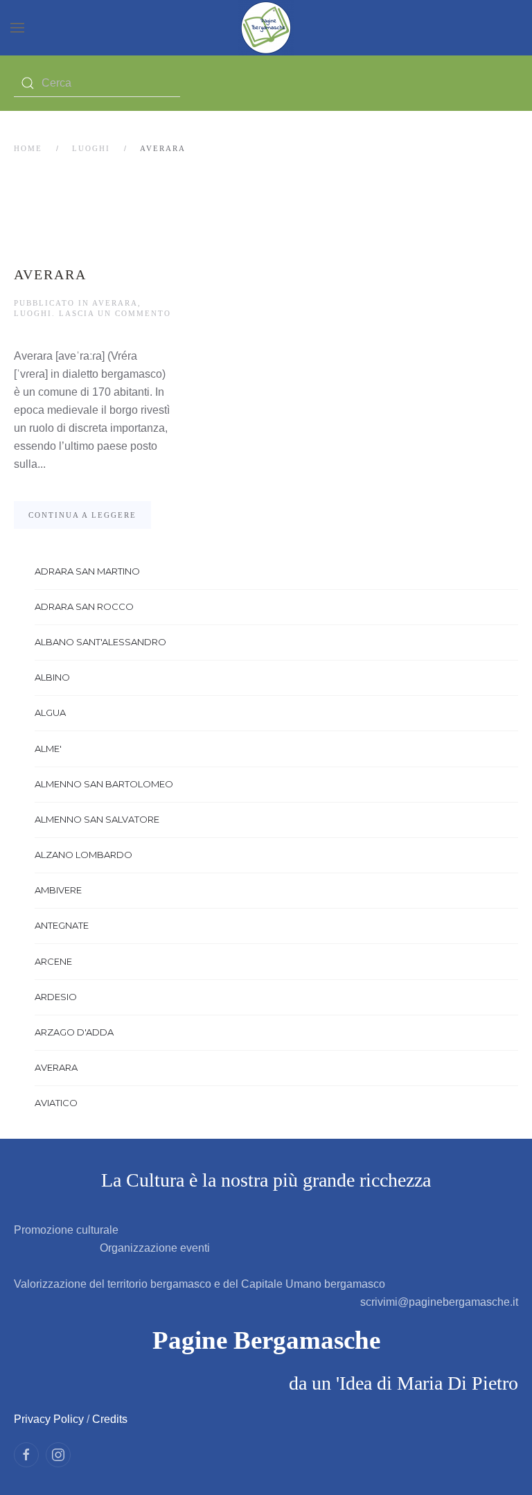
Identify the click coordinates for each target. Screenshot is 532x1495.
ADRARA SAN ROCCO (84, 606)
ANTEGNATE (62, 925)
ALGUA (50, 712)
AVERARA (50, 274)
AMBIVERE (58, 889)
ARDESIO (56, 996)
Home (28, 148)
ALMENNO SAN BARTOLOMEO (104, 783)
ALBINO (52, 677)
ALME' (48, 748)
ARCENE (53, 961)
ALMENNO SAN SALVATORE (97, 819)
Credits (109, 1419)
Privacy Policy (49, 1419)
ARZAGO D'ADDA (74, 1032)
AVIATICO (56, 1102)
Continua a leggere (82, 515)
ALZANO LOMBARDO (83, 854)
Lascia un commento (115, 313)
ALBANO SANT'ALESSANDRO (100, 641)
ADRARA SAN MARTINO (87, 571)
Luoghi (91, 148)
